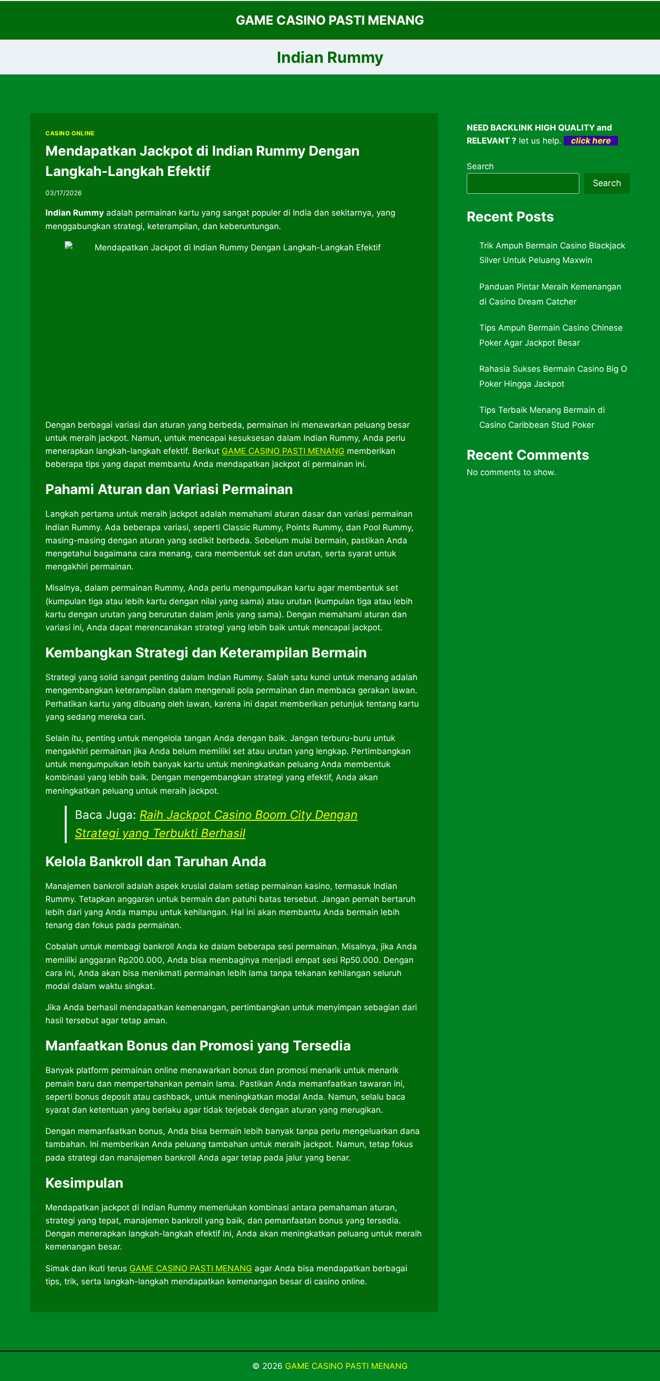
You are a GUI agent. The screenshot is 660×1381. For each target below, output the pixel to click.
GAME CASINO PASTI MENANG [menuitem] (283, 451)
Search (480, 166)
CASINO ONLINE (70, 133)
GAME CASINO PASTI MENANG (346, 1366)
